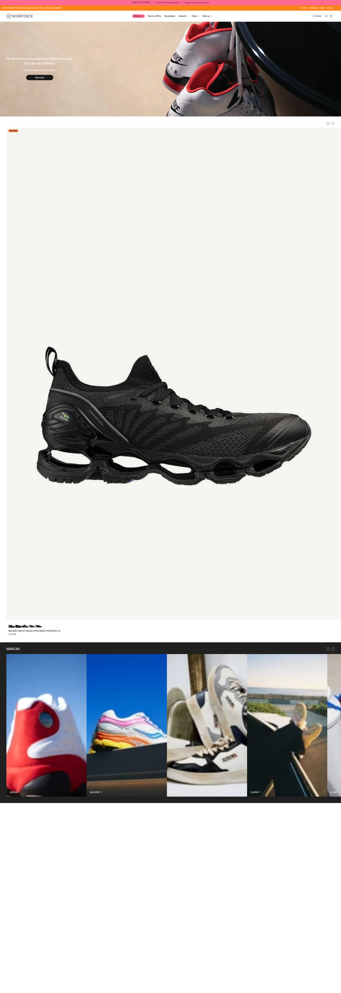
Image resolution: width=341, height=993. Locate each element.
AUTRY (173, 792)
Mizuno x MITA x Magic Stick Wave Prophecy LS (34, 631)
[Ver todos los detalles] (46, 725)
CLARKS (254, 792)
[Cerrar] (338, 8)
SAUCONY (95, 792)
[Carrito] (331, 16)
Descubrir (39, 77)
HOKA (333, 792)
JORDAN (14, 792)
